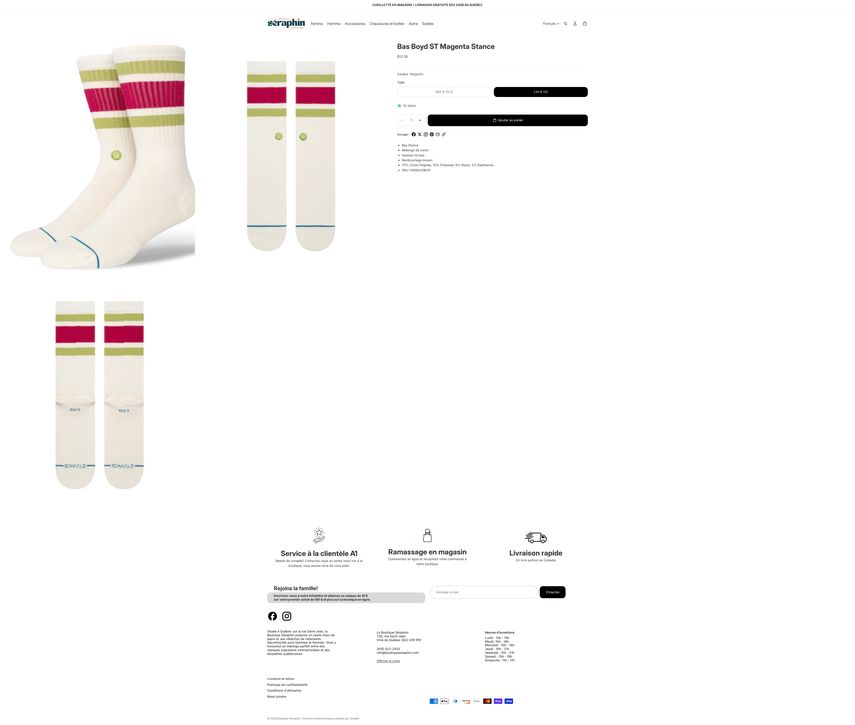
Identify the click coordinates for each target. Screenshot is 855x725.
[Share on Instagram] (426, 134)
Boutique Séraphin (289, 718)
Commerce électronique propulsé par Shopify (330, 718)
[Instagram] (286, 616)
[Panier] (585, 23)
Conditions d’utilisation (284, 690)
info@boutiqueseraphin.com (398, 652)
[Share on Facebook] (414, 134)
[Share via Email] (438, 134)
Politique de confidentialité (287, 684)
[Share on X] (420, 134)
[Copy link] (444, 134)
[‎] (345, 670)
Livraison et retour (280, 679)
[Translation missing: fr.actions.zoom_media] (99, 156)
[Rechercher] (565, 23)
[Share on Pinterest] (432, 134)
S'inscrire (552, 592)
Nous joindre (276, 696)
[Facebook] (272, 616)
